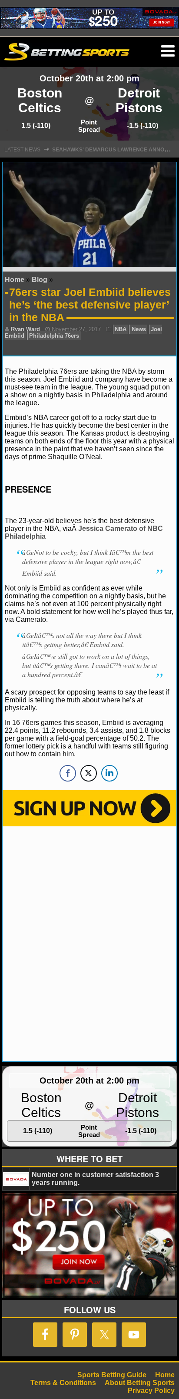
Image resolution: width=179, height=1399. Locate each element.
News (139, 329)
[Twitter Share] (88, 773)
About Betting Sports (140, 1382)
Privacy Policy (151, 1390)
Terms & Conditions (63, 1382)
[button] (168, 51)
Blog (39, 279)
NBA (120, 329)
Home (14, 279)
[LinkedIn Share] (109, 773)
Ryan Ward (25, 329)
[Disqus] (89, 943)
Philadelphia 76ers (54, 335)
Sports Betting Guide (111, 1375)
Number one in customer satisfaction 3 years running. (95, 1178)
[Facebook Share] (68, 773)
